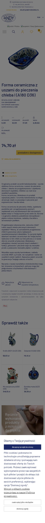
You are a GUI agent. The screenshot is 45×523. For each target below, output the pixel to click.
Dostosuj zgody (22, 509)
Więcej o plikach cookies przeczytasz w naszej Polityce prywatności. (19, 492)
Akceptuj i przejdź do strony (22, 447)
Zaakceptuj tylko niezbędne (22, 502)
